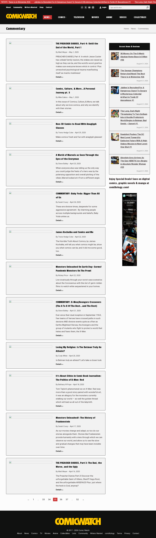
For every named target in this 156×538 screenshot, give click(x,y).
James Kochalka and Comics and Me (74, 232)
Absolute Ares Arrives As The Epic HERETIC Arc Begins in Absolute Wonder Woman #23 (133, 162)
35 (55, 499)
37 (67, 499)
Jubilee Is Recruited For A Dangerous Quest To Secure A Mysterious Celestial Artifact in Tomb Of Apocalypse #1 (69, 2)
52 (77, 499)
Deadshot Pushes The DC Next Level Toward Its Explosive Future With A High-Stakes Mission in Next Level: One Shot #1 (133, 140)
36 (61, 499)
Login (104, 7)
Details (59, 77)
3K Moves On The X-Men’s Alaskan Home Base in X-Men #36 (133, 56)
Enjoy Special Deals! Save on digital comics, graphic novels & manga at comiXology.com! (129, 183)
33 (43, 499)
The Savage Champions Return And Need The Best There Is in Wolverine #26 (132, 73)
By (61, 52)
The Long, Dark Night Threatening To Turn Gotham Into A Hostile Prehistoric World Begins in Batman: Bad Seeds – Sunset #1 (133, 117)
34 (49, 499)
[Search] (147, 7)
